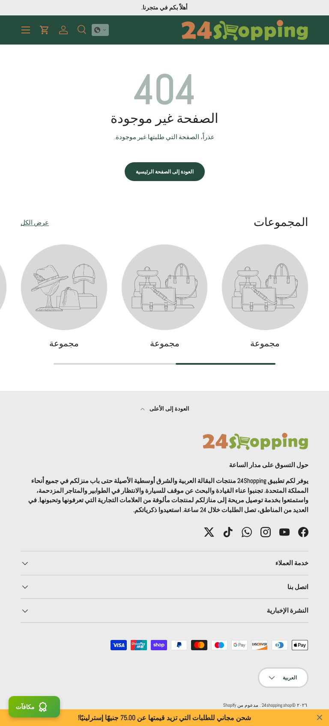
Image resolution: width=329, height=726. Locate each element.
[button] (100, 30)
